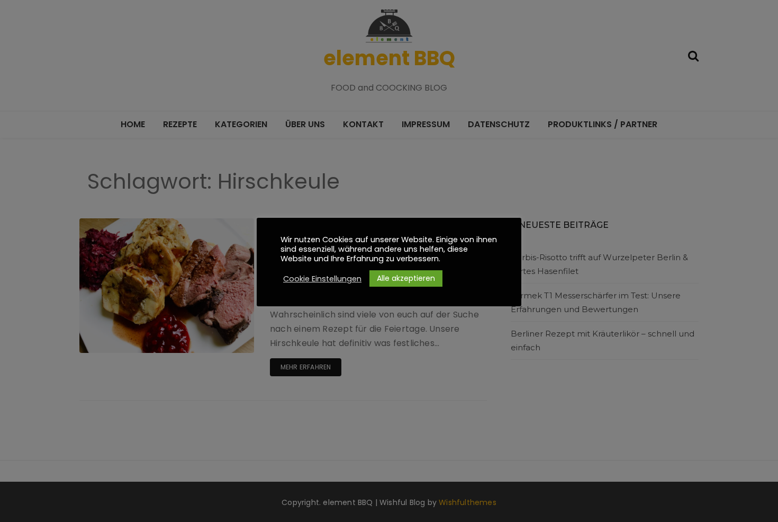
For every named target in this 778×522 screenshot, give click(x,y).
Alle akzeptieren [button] (406, 278)
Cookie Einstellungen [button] (322, 279)
